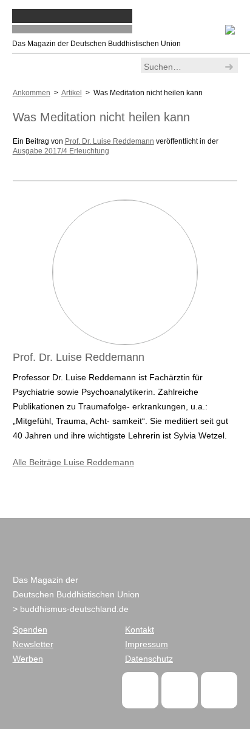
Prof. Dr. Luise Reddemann (109, 141)
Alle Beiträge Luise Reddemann (73, 462)
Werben (28, 658)
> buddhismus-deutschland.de (71, 609)
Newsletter (33, 644)
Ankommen (31, 93)
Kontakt (139, 629)
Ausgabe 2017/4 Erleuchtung (61, 151)
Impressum (146, 644)
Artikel (71, 93)
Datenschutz (149, 658)
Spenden (30, 629)
